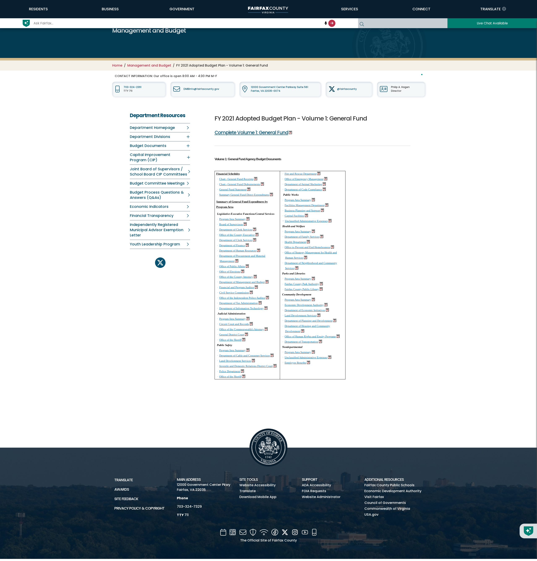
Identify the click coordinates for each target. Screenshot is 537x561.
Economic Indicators (149, 206)
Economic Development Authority (392, 491)
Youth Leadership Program (155, 244)
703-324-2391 (132, 87)
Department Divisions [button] (150, 136)
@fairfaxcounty (347, 89)
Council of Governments (385, 502)
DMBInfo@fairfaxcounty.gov (201, 89)
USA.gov (371, 514)
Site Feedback (126, 498)
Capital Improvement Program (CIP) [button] (150, 157)
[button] (38, 9)
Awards (121, 489)
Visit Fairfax (374, 496)
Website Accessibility (257, 485)
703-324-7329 (189, 506)
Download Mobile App (257, 496)
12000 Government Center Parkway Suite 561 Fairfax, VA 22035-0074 (279, 88)
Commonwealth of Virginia (387, 508)
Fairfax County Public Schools (389, 485)
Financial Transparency (151, 215)
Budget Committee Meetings (157, 183)
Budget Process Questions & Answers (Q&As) (157, 195)
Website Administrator (321, 496)
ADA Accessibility (316, 485)
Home (117, 65)
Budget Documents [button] (148, 145)
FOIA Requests (314, 491)
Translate (123, 479)
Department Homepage (152, 127)
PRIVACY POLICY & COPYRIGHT (139, 508)
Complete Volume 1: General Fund (251, 132)
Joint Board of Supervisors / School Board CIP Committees (158, 171)
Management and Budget (149, 65)
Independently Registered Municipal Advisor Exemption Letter (156, 230)
